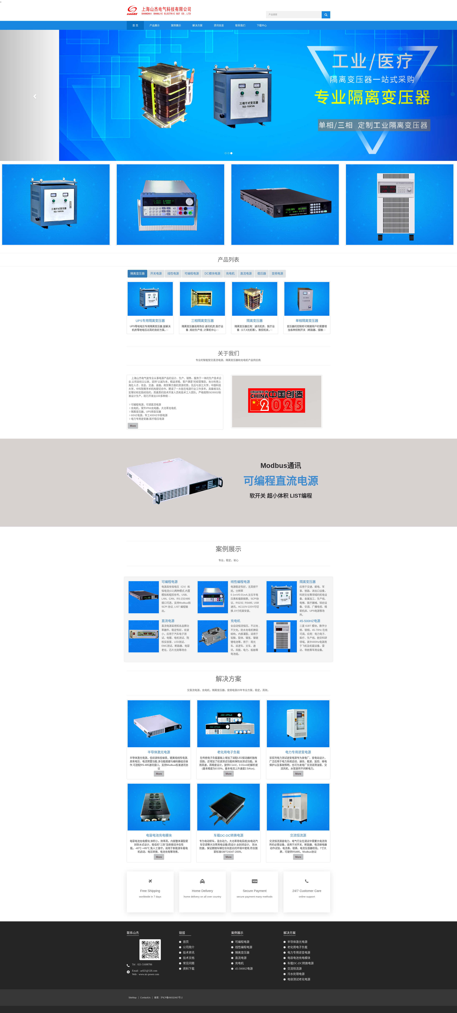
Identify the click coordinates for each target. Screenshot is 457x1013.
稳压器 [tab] (261, 273)
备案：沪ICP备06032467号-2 (168, 997)
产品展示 (155, 25)
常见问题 (188, 963)
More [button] (159, 773)
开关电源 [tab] (156, 273)
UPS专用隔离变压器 (150, 321)
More (133, 425)
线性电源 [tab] (173, 273)
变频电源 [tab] (277, 273)
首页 (186, 941)
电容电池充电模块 (159, 835)
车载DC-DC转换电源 (228, 835)
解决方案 (197, 25)
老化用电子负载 (228, 752)
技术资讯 (188, 952)
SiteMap (133, 997)
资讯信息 (219, 25)
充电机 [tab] (230, 273)
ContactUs (145, 997)
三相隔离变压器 (202, 321)
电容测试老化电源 (298, 979)
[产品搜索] (326, 14)
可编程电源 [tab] (192, 273)
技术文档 (188, 957)
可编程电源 (170, 582)
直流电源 (168, 621)
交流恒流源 (298, 835)
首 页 (135, 25)
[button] (34, 95)
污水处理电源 (296, 973)
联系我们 (240, 25)
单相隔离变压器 (307, 321)
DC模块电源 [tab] (212, 273)
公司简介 (188, 947)
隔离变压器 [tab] (137, 273)
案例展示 (176, 25)
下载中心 (262, 25)
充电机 (235, 621)
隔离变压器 (255, 321)
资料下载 (188, 968)
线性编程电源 (240, 582)
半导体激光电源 (159, 752)
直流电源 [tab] (246, 273)
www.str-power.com (149, 974)
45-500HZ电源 (310, 621)
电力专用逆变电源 (298, 752)
